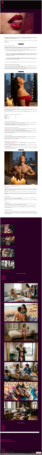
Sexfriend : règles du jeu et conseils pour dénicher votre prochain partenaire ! (8, 381)
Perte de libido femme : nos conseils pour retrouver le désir (6, 440)
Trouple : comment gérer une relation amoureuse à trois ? (6, 401)
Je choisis (33, 452)
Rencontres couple (4, 278)
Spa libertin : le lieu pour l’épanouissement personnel (6, 270)
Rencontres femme (4, 275)
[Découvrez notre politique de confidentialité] (4, 454)
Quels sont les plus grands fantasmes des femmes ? (5, 234)
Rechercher (1, 431)
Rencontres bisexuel (4, 279)
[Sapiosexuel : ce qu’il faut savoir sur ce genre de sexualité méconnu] (21, 411)
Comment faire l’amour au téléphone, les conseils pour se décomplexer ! (8, 246)
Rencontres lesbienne (4, 277)
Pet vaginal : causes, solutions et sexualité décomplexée (6, 302)
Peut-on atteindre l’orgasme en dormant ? (5, 258)
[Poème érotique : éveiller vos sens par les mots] (21, 312)
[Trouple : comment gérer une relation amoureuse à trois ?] (21, 391)
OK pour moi (38, 452)
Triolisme (3, 429)
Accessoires (3, 6)
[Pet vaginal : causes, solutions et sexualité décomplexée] (21, 292)
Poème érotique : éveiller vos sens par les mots (5, 322)
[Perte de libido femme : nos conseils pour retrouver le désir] (21, 332)
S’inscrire (3, 7)
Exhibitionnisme (3, 427)
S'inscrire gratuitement (21, 71)
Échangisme (3, 426)
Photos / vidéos (3, 449)
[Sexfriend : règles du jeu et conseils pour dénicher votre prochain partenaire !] (21, 371)
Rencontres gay (3, 276)
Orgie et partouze (3, 428)
